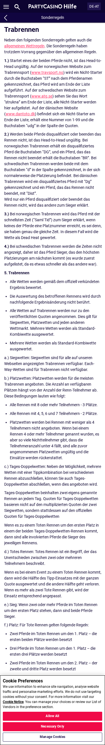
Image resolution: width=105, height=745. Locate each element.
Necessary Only (52, 726)
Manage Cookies (52, 737)
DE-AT (94, 6)
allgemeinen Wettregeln (24, 46)
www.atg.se (41, 96)
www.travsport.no (47, 72)
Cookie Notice (13, 702)
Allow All (52, 716)
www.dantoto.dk (20, 114)
